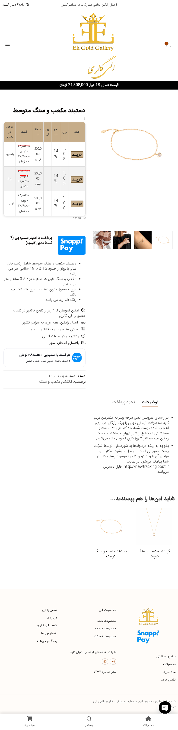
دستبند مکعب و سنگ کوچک (111, 554)
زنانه (51, 376)
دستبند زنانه (67, 376)
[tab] (150, 402)
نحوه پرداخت (123, 402)
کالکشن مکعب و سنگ (55, 382)
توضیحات (150, 402)
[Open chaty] (165, 707)
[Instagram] (113, 661)
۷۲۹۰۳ (97, 671)
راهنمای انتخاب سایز (64, 343)
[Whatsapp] (105, 661)
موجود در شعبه (9, 132)
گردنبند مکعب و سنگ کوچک (154, 554)
